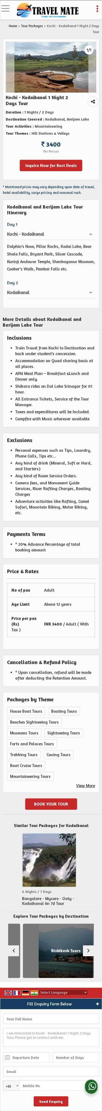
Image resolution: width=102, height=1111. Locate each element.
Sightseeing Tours (63, 733)
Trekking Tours (24, 754)
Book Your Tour (51, 804)
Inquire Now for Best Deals (51, 165)
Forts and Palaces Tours (32, 743)
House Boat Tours (26, 711)
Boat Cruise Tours (26, 765)
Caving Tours (58, 754)
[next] (88, 950)
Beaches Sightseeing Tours (34, 722)
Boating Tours (64, 711)
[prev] (13, 950)
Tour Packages (32, 26)
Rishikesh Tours (55, 950)
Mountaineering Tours (30, 776)
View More (85, 785)
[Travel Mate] (48, 10)
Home (13, 26)
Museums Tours (24, 733)
